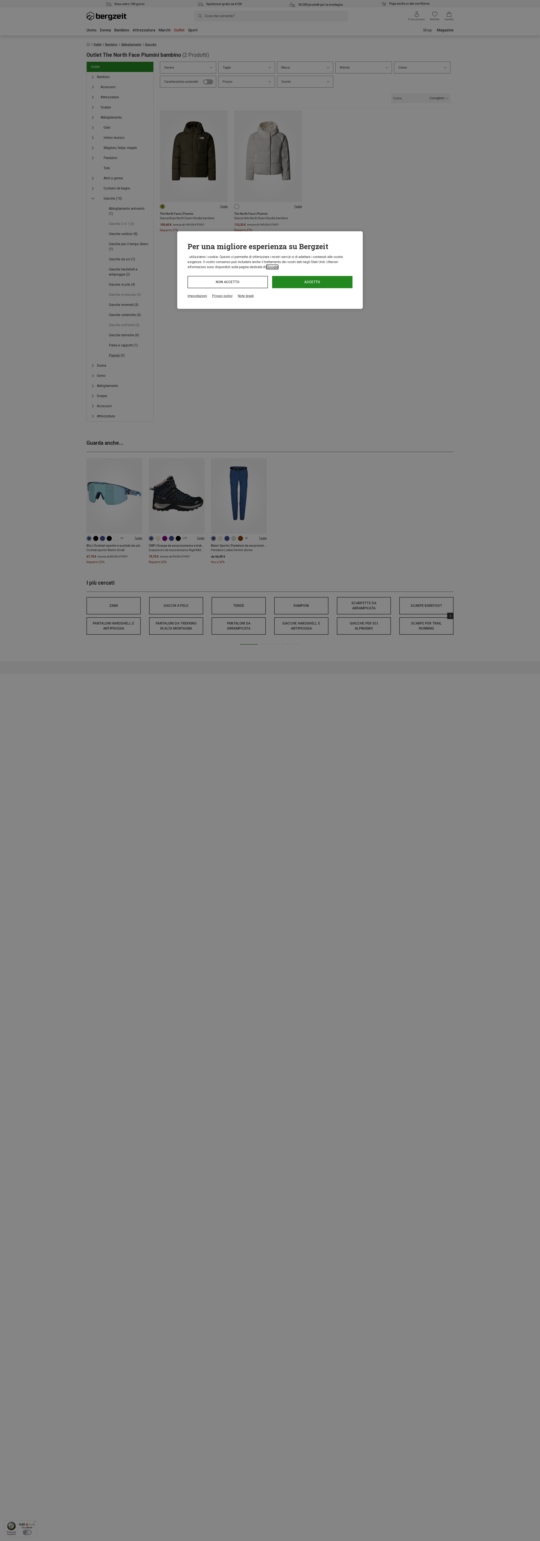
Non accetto (228, 282)
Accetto (312, 282)
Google (272, 267)
